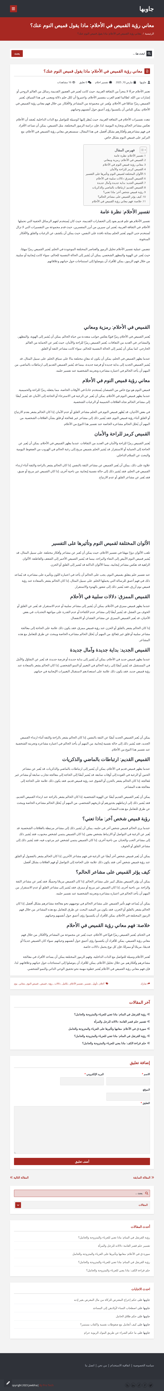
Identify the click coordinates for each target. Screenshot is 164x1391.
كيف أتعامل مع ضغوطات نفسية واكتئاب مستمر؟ (108, 1324)
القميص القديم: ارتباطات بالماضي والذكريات (117, 187)
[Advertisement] (82, 296)
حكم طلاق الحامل (126, 1316)
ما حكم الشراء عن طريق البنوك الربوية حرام (110, 1332)
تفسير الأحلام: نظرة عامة (128, 155)
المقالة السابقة (142, 1177)
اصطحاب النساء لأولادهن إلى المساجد (115, 1308)
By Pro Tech (46, 1385)
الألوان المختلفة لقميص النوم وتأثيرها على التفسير (114, 174)
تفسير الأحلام (76, 983)
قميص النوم (32, 983)
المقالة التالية (21, 1177)
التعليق (145, 1103)
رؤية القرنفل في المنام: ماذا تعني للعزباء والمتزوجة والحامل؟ (110, 1014)
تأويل (95, 983)
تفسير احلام (101, 82)
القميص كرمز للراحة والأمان (126, 169)
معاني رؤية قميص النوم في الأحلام (123, 164)
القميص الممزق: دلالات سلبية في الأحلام (119, 178)
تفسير (88, 983)
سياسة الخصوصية (143, 1365)
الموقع (146, 1089)
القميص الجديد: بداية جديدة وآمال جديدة (120, 183)
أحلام (101, 983)
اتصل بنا (89, 1365)
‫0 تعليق (83, 82)
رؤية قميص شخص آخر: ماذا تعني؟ (123, 192)
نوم (15, 983)
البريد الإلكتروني (94, 1074)
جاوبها (146, 8)
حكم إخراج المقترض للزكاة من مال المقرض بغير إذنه (105, 1300)
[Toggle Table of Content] (141, 150)
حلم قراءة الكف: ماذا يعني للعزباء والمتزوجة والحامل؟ (114, 1043)
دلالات (57, 983)
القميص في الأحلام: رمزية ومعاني (123, 160)
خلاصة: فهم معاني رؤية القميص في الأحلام (117, 201)
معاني (22, 983)
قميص (43, 983)
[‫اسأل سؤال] (8, 1383)
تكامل (65, 983)
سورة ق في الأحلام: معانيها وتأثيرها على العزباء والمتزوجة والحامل (107, 1029)
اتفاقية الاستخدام (120, 1365)
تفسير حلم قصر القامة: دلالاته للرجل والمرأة (120, 1021)
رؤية (50, 983)
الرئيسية (149, 33)
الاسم (146, 1074)
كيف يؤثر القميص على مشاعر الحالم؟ (120, 196)
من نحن (102, 1365)
